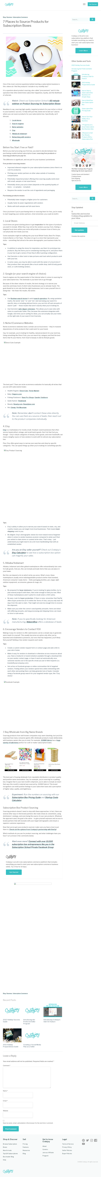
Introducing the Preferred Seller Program (29, 1022)
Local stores (16, 120)
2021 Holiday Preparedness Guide (10, 1046)
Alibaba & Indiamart (19, 134)
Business (9, 17)
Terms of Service (68, 1144)
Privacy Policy (67, 1147)
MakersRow (31, 622)
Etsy (13, 130)
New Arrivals (7, 1150)
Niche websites (17, 127)
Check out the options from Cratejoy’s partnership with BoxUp (32, 829)
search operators (40, 299)
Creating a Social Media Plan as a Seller (32, 1046)
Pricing (25, 1144)
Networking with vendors (21, 137)
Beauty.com (18, 404)
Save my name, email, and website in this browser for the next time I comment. (28, 1123)
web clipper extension (27, 309)
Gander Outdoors (41, 397)
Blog (4, 17)
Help (4, 1160)
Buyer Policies (67, 1153)
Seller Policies (67, 1150)
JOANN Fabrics (46, 740)
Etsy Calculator (19, 553)
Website (5, 1111)
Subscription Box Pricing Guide (26, 797)
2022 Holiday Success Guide (11, 1021)
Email (5, 1101)
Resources (26, 1150)
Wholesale (16, 140)
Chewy (13, 408)
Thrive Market (34, 391)
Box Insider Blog (8, 1157)
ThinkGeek (22, 401)
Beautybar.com (29, 404)
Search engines (18, 124)
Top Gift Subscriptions (10, 1153)
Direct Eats (24, 391)
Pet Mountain (21, 408)
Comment (6, 1065)
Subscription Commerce (20, 17)
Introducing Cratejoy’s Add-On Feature (51, 1021)
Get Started (93, 4)
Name (5, 1091)
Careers (45, 1149)
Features (26, 1147)
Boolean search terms (19, 299)
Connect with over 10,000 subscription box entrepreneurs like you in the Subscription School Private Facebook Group (33, 844)
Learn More (83, 51)
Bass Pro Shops (28, 397)
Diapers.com (17, 394)
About (45, 1146)
